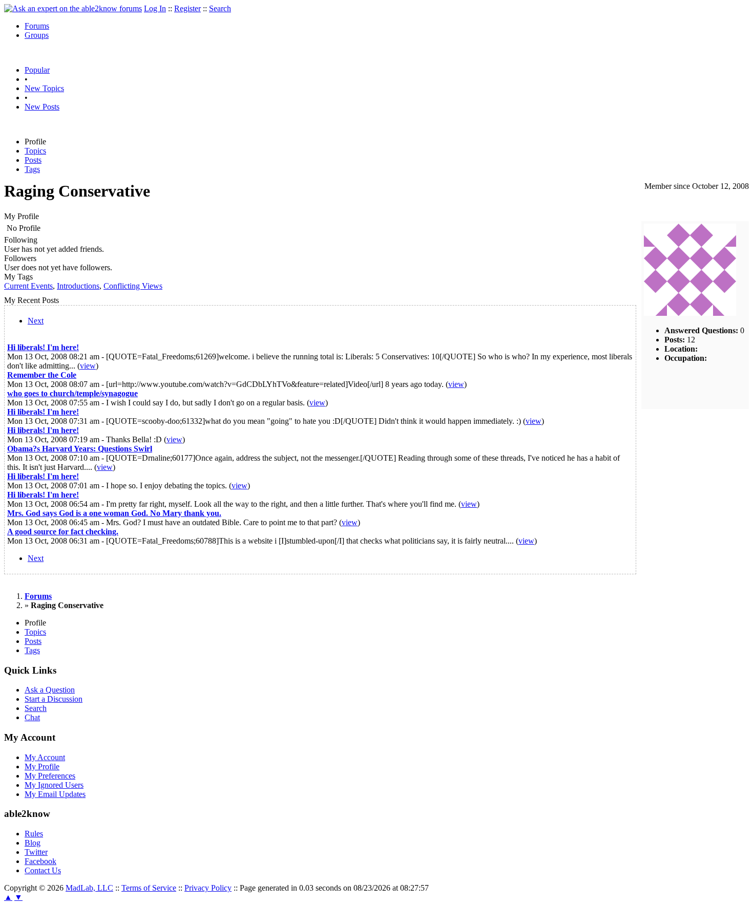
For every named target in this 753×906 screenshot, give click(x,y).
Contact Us (43, 870)
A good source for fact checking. (62, 531)
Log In (155, 8)
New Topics (44, 88)
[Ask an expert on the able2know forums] (73, 8)
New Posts (42, 106)
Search (220, 8)
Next (36, 320)
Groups (37, 35)
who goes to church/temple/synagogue (72, 393)
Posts (33, 160)
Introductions (78, 286)
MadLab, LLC (89, 887)
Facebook (40, 861)
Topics (35, 150)
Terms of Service (148, 887)
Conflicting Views (132, 286)
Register (187, 8)
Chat (32, 717)
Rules (34, 833)
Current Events (28, 286)
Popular (37, 70)
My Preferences (50, 775)
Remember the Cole (41, 375)
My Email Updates (55, 794)
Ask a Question (50, 689)
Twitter (36, 852)
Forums (37, 25)
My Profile (42, 766)
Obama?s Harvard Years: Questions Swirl (79, 448)
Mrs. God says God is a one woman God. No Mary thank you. (114, 513)
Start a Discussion (53, 699)
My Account (45, 757)
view (88, 365)
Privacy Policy (208, 887)
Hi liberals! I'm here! (43, 347)
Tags (32, 169)
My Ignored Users (54, 785)
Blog (32, 842)
